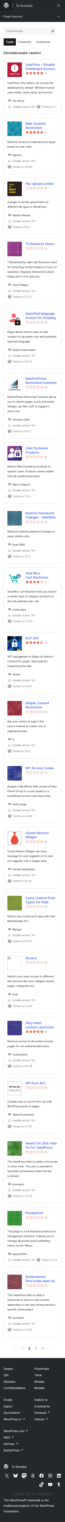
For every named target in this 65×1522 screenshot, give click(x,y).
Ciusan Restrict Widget (37, 835)
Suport (8, 1406)
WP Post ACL (35, 1083)
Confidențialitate (14, 1388)
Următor (50, 1348)
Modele (39, 1388)
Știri (6, 1375)
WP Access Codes (39, 768)
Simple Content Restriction (37, 705)
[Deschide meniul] (59, 5)
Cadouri (41, 1419)
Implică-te (40, 1400)
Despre (8, 1369)
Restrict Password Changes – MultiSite (40, 515)
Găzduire (9, 1381)
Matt (9, 1437)
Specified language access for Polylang (40, 316)
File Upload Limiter (39, 184)
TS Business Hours (39, 244)
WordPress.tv (14, 1419)
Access (31, 958)
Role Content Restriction (35, 126)
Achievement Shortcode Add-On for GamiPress (40, 1279)
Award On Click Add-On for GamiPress (41, 1145)
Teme (38, 1375)
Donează (42, 1412)
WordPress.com (16, 1431)
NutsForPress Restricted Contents (41, 381)
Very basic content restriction (39, 1025)
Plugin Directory (13, 16)
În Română (19, 1467)
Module (39, 1381)
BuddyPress (13, 1450)
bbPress (11, 1444)
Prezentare (41, 1369)
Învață (8, 1400)
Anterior (14, 1348)
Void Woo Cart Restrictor (37, 575)
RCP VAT (32, 638)
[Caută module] (52, 31)
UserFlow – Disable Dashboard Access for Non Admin (40, 67)
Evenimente (42, 1406)
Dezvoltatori (12, 1412)
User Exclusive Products (36, 450)
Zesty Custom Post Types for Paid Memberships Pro (40, 900)
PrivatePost (34, 1213)
